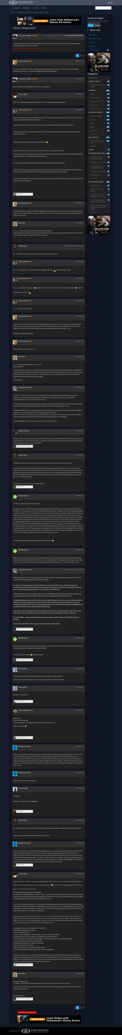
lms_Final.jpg (20, 810)
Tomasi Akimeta (23, 61)
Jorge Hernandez (23, 387)
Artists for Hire (99, 108)
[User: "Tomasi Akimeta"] (15, 62)
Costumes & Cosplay (99, 116)
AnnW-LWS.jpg (20, 486)
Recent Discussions (96, 38)
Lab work (99, 119)
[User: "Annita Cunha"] (15, 247)
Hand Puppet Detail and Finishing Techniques (99, 157)
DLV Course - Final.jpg (22, 964)
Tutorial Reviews (99, 97)
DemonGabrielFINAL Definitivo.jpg (24, 628)
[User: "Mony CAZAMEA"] (15, 711)
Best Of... (44, 8)
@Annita (16, 364)
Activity (35, 8)
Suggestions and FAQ (99, 101)
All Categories (93, 77)
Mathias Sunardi (23, 495)
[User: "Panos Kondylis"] (15, 111)
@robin (15, 308)
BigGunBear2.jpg (21, 700)
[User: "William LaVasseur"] (15, 432)
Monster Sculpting (99, 185)
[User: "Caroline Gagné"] (15, 789)
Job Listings (99, 105)
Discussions (16, 8)
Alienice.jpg (19, 193)
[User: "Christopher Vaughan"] (15, 37)
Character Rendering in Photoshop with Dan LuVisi (74, 35)
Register (97, 25)
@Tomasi (16, 270)
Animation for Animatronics (99, 162)
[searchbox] (103, 8)
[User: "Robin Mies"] (15, 224)
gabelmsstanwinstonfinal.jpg (23, 445)
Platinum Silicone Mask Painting (99, 190)
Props (99, 123)
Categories (26, 8)
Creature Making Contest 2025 (99, 141)
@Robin (15, 288)
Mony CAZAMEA (23, 710)
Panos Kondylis (23, 110)
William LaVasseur (24, 430)
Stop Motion (99, 130)
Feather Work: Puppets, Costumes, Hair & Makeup (99, 195)
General (99, 94)
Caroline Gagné (23, 788)
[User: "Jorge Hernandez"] (15, 388)
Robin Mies (21, 223)
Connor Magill (22, 94)
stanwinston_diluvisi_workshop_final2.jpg (24, 659)
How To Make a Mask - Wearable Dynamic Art (99, 166)
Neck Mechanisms (99, 175)
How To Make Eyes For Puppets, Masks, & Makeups (99, 201)
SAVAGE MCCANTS (24, 746)
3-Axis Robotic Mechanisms (99, 171)
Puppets (99, 127)
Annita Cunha (22, 246)
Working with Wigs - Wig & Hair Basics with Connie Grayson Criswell (99, 207)
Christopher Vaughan (24, 35)
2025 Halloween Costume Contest (99, 85)
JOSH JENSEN (22, 668)
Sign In (110, 2)
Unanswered (99, 50)
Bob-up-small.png (21, 737)
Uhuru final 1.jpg (20, 864)
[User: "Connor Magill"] (15, 95)
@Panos (15, 231)
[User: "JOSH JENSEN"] (15, 670)
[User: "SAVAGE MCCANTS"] (15, 747)
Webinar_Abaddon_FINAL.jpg (24, 998)
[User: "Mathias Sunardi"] (15, 497)
